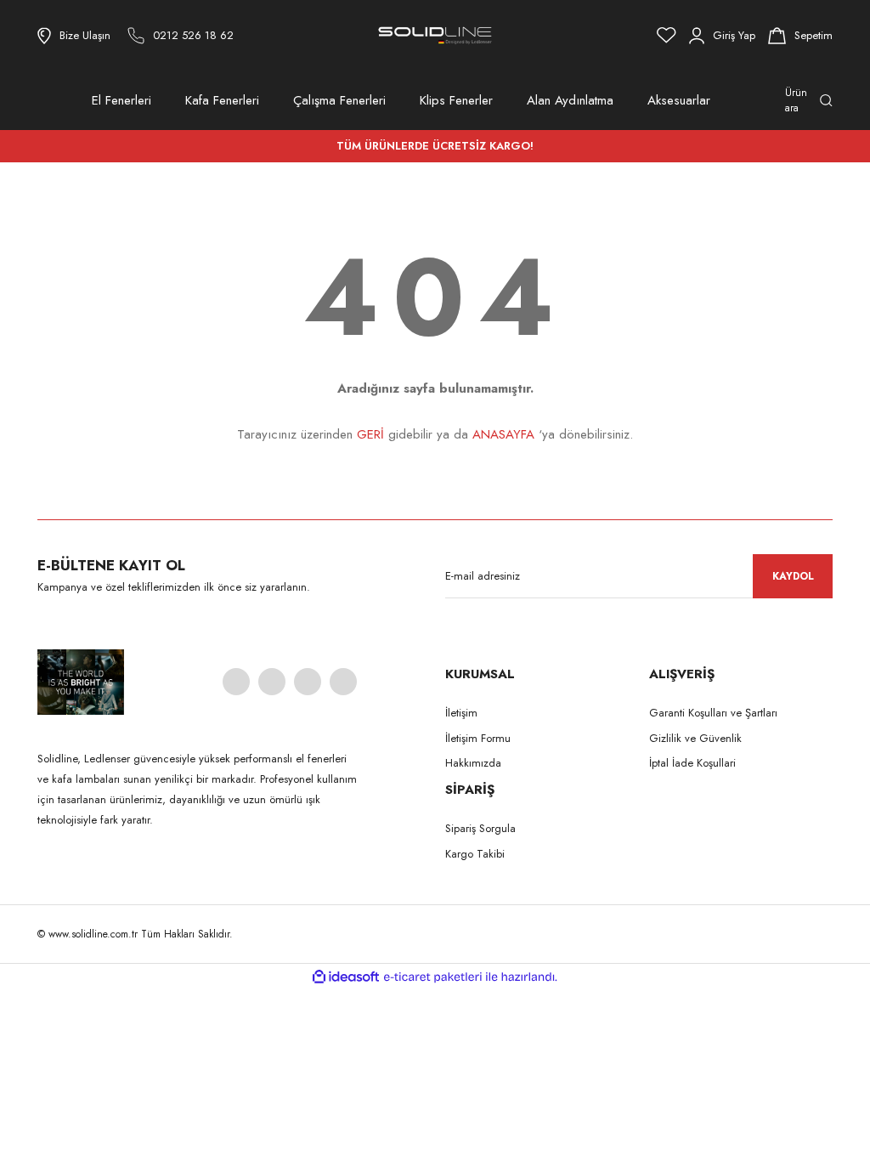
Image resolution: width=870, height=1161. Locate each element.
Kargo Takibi (475, 854)
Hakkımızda (473, 763)
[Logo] (435, 35)
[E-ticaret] (433, 976)
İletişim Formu (478, 738)
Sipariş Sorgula (480, 828)
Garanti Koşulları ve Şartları (713, 713)
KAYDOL (793, 576)
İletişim (461, 713)
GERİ (370, 434)
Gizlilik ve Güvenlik (695, 738)
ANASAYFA (503, 434)
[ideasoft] (346, 977)
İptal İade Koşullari (692, 763)
